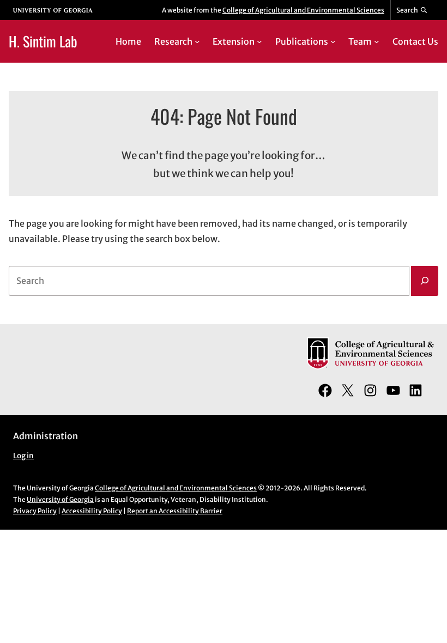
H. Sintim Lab (43, 41)
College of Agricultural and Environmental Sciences (303, 10)
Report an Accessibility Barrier (174, 511)
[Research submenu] (197, 41)
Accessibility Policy (92, 511)
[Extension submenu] (259, 41)
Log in (23, 455)
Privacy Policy (35, 511)
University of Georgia (60, 499)
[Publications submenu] (333, 41)
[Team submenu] (376, 41)
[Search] (424, 281)
